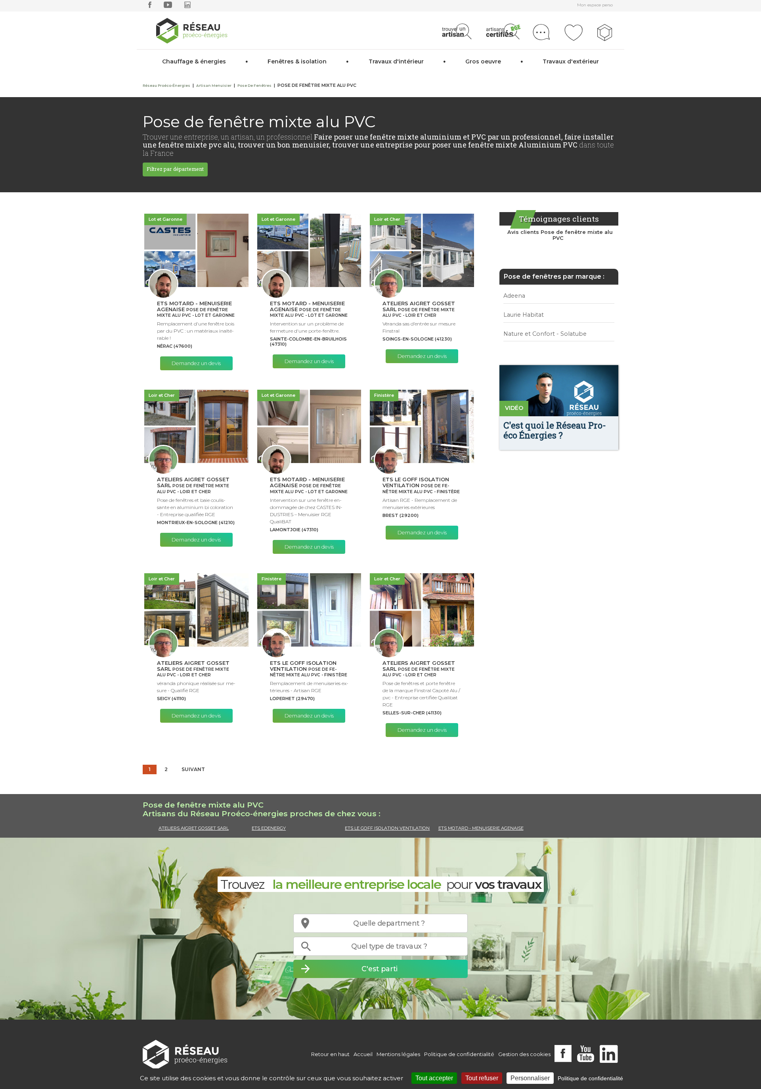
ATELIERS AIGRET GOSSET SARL (194, 828)
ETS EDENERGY (269, 828)
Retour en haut (330, 1054)
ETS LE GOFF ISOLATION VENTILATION (387, 828)
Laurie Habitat (523, 314)
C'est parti (379, 969)
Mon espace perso (595, 5)
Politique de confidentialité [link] (590, 1078)
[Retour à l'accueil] (185, 1054)
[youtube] (168, 6)
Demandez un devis (196, 363)
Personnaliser (530, 1078)
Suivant (193, 769)
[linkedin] (187, 6)
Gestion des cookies (524, 1054)
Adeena (514, 296)
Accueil (363, 1054)
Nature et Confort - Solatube (545, 333)
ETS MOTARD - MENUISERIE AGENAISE (481, 828)
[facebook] (150, 6)
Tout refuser (481, 1078)
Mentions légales (398, 1054)
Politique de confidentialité (459, 1054)
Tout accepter (434, 1078)
